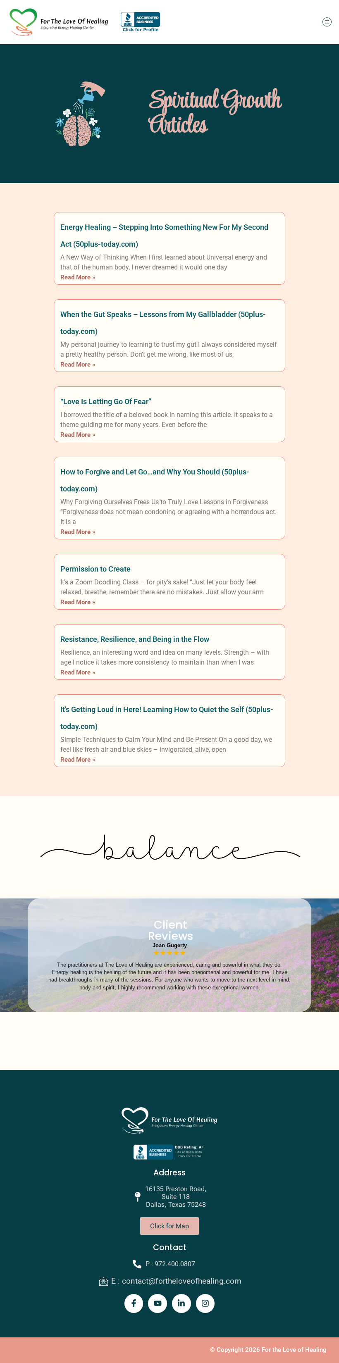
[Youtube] (157, 1303)
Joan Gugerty (170, 945)
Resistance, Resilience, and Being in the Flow (134, 639)
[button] (327, 22)
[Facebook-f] (133, 1303)
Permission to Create (95, 569)
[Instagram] (205, 1303)
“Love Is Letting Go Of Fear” (105, 401)
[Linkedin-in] (181, 1303)
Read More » (77, 277)
